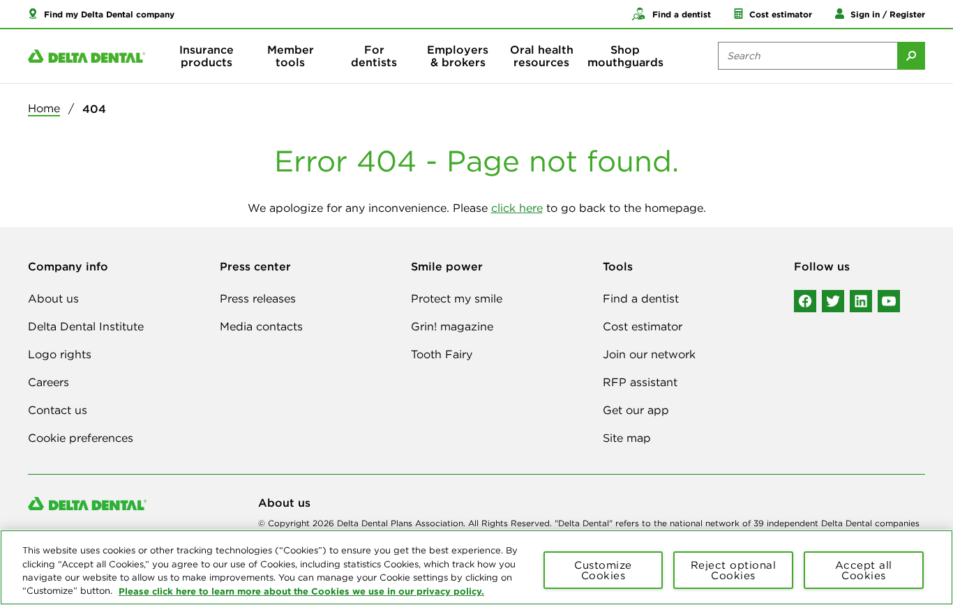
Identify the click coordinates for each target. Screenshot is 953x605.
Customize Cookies (603, 570)
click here (517, 208)
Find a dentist (641, 298)
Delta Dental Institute (86, 326)
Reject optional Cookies (733, 570)
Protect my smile (456, 298)
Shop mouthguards (625, 56)
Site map (627, 438)
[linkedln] (861, 301)
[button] (101, 14)
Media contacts (261, 326)
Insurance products (206, 56)
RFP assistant (640, 382)
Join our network (649, 354)
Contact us (57, 410)
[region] (476, 567)
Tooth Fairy (441, 354)
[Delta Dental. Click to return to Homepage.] (86, 56)
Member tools (290, 56)
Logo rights (59, 354)
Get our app (636, 410)
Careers (48, 382)
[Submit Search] (911, 56)
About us (53, 298)
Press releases (258, 298)
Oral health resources (541, 56)
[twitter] (833, 301)
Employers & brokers (457, 56)
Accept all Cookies (863, 570)
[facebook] (805, 301)
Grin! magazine (452, 326)
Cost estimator (642, 326)
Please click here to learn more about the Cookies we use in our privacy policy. (301, 590)
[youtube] (889, 301)
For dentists (374, 56)
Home (44, 108)
